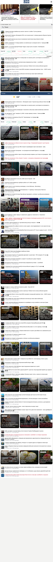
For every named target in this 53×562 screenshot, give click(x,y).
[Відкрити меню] (51, 1)
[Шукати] (3, 27)
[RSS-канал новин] (51, 24)
